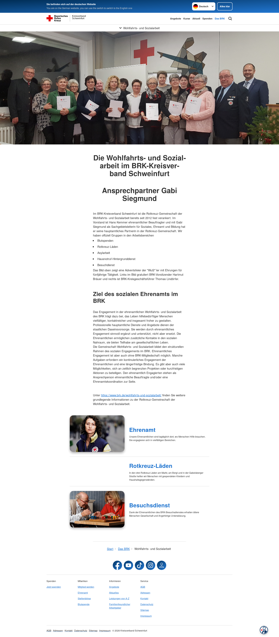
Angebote (175, 18)
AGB (142, 587)
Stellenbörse (84, 598)
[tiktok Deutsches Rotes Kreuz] (139, 565)
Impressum (146, 616)
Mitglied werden (86, 587)
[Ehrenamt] (97, 433)
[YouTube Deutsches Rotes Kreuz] (128, 565)
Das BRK (220, 18)
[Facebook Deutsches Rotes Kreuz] (117, 565)
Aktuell (196, 18)
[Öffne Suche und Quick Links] (230, 18)
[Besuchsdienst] (97, 509)
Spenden (207, 18)
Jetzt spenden (53, 587)
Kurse (186, 18)
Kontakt (144, 598)
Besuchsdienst (149, 505)
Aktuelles (114, 592)
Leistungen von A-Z (119, 598)
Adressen (145, 592)
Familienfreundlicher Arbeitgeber (119, 606)
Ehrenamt (142, 429)
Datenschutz (146, 604)
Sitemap (144, 610)
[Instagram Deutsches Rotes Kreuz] (150, 565)
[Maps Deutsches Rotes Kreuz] (161, 565)
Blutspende (84, 604)
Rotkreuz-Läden (150, 465)
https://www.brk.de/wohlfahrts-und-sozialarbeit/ (131, 395)
